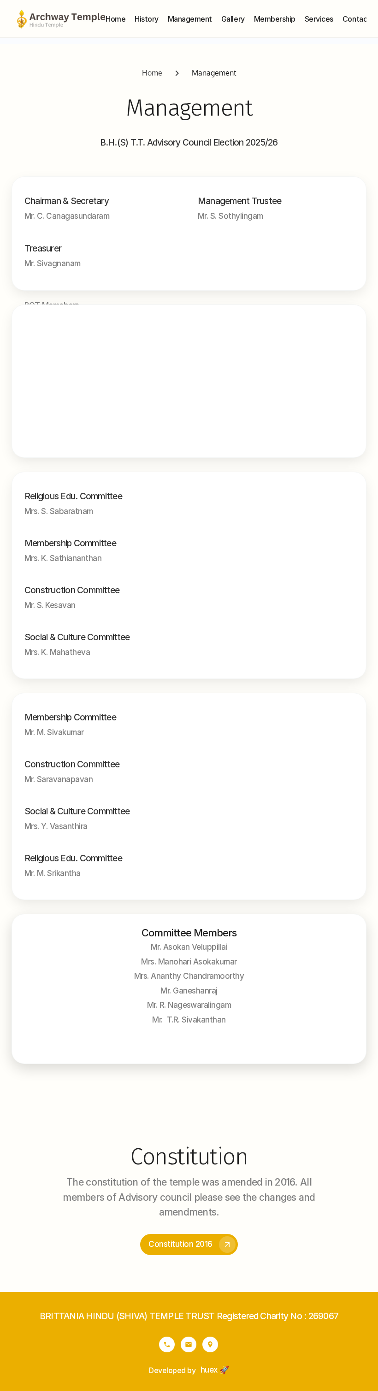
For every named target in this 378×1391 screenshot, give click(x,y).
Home (152, 72)
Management (214, 72)
